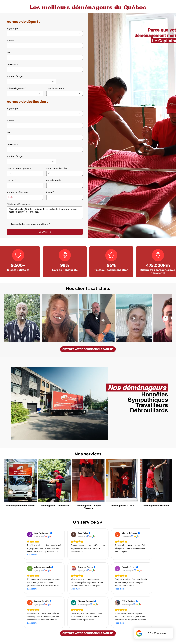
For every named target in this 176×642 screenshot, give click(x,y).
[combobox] (45, 33)
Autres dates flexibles (56, 168)
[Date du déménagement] (10, 173)
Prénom (11, 180)
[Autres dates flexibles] (49, 173)
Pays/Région (13, 28)
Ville (9, 52)
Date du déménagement (20, 168)
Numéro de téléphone (18, 192)
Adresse (11, 40)
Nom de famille (54, 180)
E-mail (50, 192)
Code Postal (13, 64)
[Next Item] (165, 318)
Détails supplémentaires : (19, 204)
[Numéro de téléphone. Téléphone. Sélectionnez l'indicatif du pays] (11, 197)
